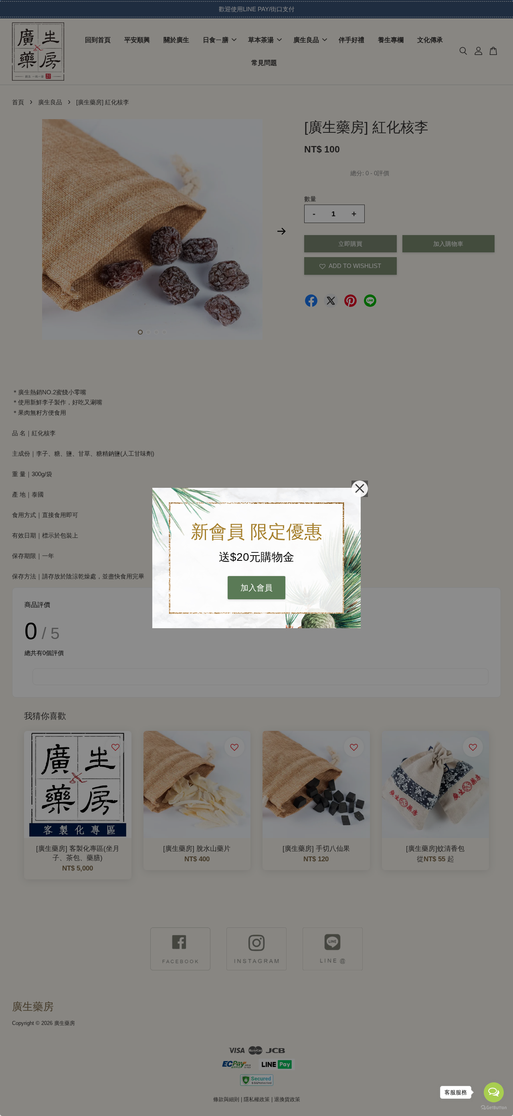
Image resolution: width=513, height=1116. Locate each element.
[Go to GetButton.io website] (494, 1107)
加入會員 (256, 587)
